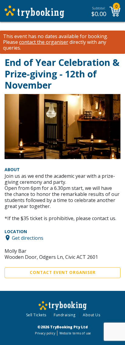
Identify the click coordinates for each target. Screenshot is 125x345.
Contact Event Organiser (63, 272)
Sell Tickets (36, 314)
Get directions (27, 237)
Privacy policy (45, 333)
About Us (91, 314)
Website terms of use (75, 333)
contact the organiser (43, 42)
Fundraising (65, 314)
